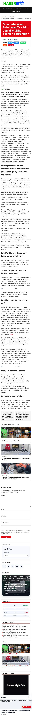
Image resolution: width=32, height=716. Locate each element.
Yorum (3, 495)
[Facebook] (4, 566)
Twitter (10, 42)
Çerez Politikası (16, 11)
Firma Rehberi (18, 8)
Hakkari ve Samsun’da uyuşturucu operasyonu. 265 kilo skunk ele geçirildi (15, 630)
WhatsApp (23, 42)
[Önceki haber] (24, 577)
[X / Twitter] (8, 566)
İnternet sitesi (5, 522)
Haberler (3, 16)
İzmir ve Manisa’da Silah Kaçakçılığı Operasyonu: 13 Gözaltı (15, 627)
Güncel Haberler (7, 8)
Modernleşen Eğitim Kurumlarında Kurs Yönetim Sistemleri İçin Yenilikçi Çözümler (14, 633)
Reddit (5, 45)
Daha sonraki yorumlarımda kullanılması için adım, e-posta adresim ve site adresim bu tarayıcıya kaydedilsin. (15, 532)
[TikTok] (21, 566)
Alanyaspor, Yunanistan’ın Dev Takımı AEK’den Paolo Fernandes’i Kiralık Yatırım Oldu (15, 636)
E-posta (4, 516)
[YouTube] (17, 566)
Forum (27, 8)
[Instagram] (12, 566)
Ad (2, 510)
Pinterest (11, 45)
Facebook (16, 42)
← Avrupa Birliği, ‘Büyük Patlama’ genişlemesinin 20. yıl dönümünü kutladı (7, 416)
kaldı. (11, 334)
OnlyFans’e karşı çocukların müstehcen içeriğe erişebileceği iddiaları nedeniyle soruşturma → (22, 416)
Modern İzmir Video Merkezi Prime (11, 625)
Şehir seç (6, 552)
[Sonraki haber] (27, 577)
